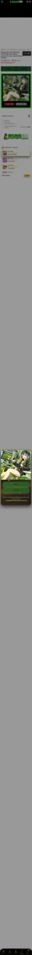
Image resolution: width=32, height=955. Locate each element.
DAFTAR (16, 490)
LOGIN (16, 484)
